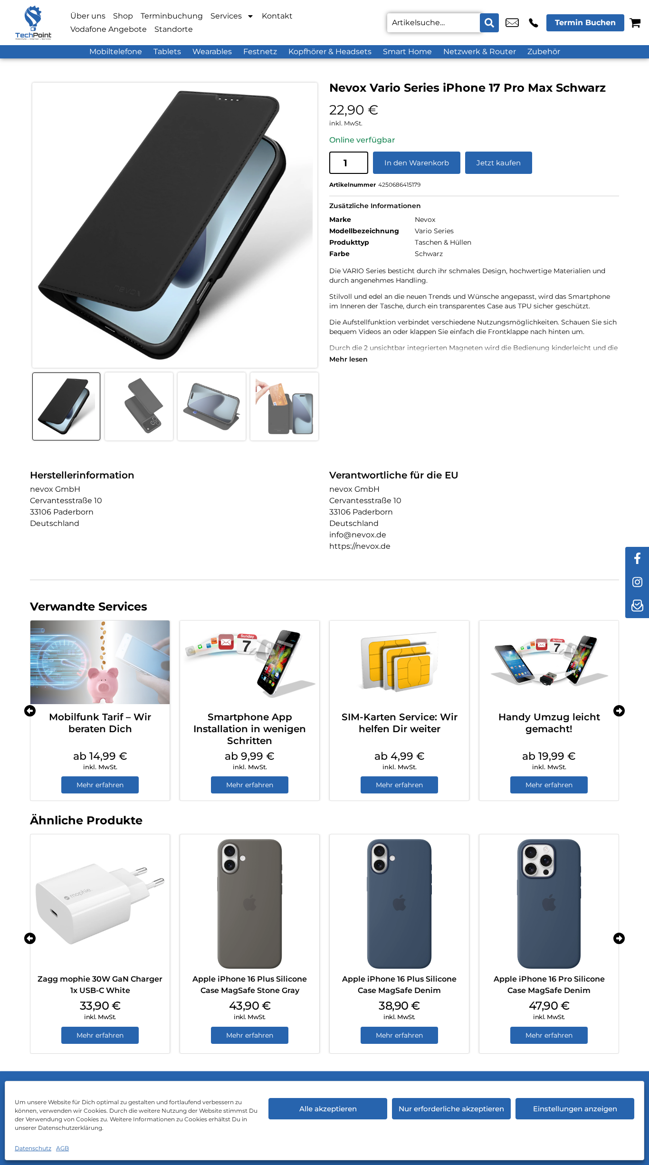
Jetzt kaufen (499, 162)
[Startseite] (33, 22)
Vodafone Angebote (108, 29)
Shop (123, 15)
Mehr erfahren (100, 785)
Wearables (212, 51)
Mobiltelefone (115, 51)
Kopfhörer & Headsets (330, 51)
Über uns (87, 15)
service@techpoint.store (512, 23)
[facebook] (637, 559)
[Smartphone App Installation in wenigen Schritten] (249, 662)
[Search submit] (489, 22)
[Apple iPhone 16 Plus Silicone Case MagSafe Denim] (399, 904)
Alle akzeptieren (328, 1108)
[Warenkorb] (635, 23)
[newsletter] (637, 606)
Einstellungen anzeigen (575, 1108)
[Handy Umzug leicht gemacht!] (549, 662)
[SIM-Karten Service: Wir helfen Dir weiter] (399, 662)
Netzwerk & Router (479, 51)
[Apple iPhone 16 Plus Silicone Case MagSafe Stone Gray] (250, 904)
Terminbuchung (172, 15)
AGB (62, 1148)
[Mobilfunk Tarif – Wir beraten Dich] (100, 662)
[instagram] (637, 582)
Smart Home (407, 51)
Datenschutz (33, 1148)
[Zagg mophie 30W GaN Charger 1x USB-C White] (100, 904)
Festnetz (260, 51)
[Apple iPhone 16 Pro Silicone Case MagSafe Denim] (549, 904)
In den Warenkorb (416, 162)
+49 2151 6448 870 (533, 23)
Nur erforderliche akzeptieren (451, 1108)
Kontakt (277, 15)
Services (226, 15)
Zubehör (543, 51)
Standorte (173, 29)
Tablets (167, 51)
